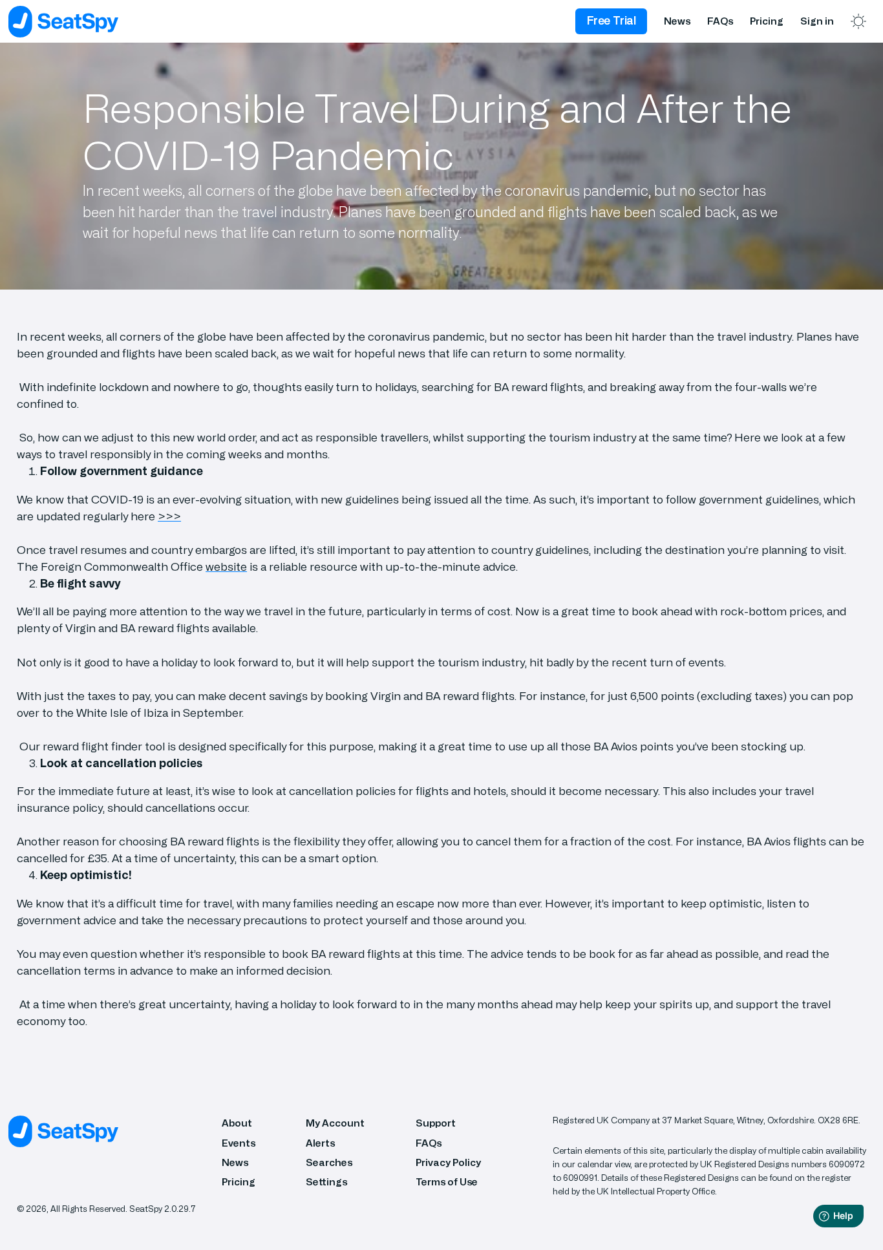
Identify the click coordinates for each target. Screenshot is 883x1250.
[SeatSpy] (63, 22)
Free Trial (611, 21)
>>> (169, 516)
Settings (326, 1182)
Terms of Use (447, 1182)
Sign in (817, 21)
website (226, 567)
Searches (329, 1163)
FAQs (720, 21)
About (237, 1123)
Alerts (320, 1144)
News (677, 21)
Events (238, 1144)
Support (436, 1123)
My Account (335, 1123)
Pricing (766, 21)
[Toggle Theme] (858, 21)
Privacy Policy (448, 1163)
